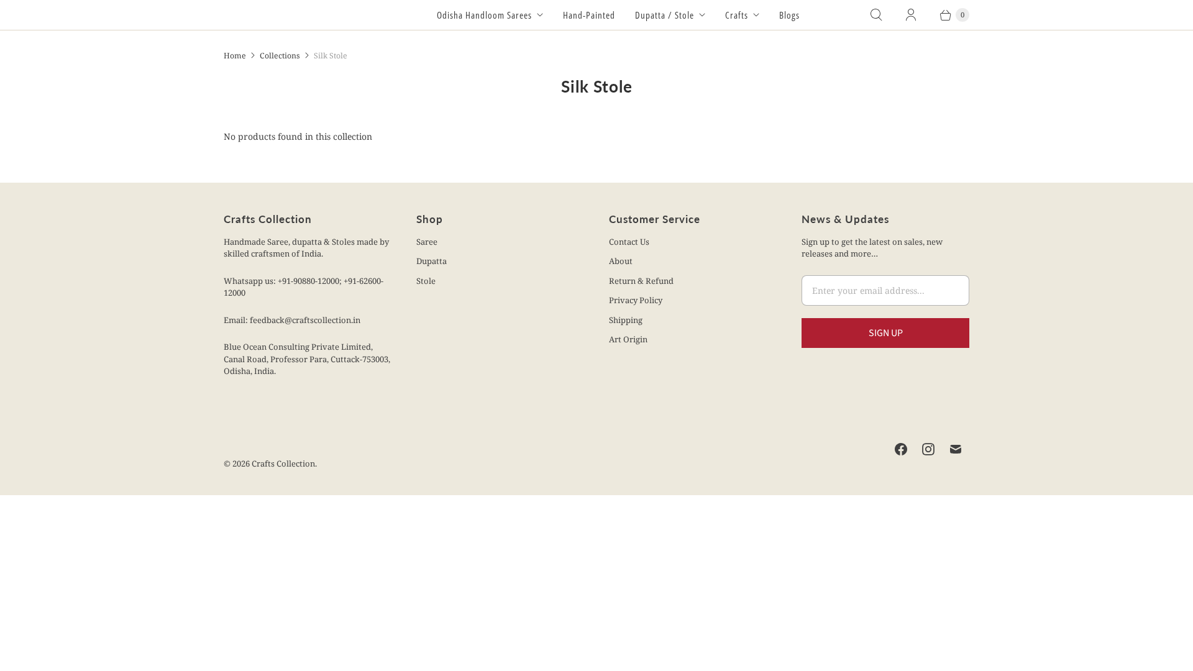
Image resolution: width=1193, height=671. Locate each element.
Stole (426, 280)
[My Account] (911, 15)
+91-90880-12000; (311, 280)
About (621, 261)
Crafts (736, 15)
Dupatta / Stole (664, 15)
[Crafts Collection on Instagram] (928, 449)
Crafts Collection (283, 463)
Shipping (625, 320)
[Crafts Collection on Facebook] (901, 449)
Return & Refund (641, 280)
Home (235, 55)
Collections (280, 55)
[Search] (876, 15)
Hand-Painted (589, 15)
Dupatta (431, 261)
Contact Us (629, 241)
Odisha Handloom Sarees (484, 15)
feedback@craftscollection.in (305, 320)
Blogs (789, 15)
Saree (426, 241)
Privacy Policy (635, 300)
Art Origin (628, 339)
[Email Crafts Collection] (955, 449)
